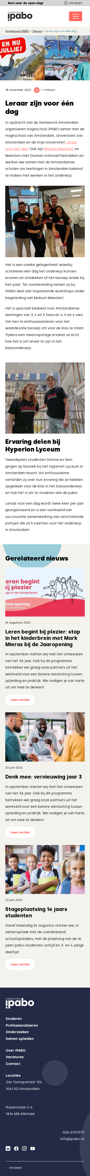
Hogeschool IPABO (17, 31)
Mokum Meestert (59, 149)
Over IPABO (16, 1050)
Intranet (75, 3)
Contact (13, 1064)
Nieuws (37, 31)
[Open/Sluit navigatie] (75, 16)
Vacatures (15, 1057)
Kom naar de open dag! (25, 3)
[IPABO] (20, 16)
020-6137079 (73, 1132)
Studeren (14, 1019)
